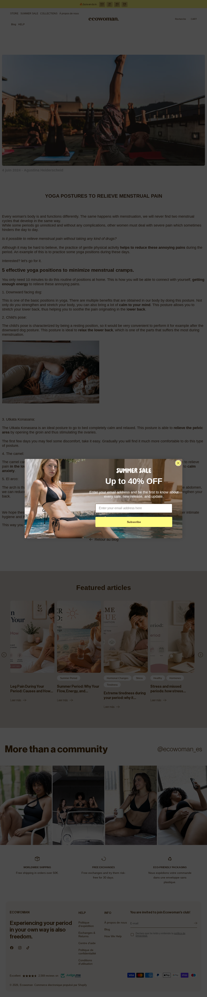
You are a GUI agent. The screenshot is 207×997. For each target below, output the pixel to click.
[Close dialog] (178, 463)
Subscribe (134, 522)
